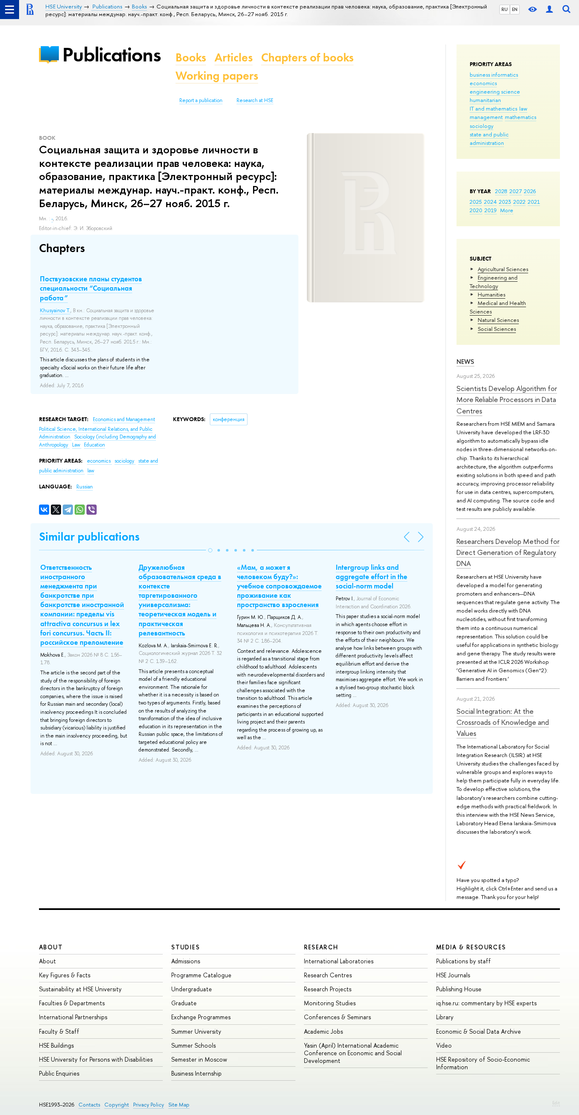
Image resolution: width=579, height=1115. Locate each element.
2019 (490, 210)
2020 (476, 210)
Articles (233, 57)
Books (190, 57)
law (523, 108)
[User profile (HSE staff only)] (549, 9)
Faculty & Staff (59, 1031)
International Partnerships (73, 1017)
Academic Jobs (323, 1031)
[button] (210, 550)
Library (445, 1017)
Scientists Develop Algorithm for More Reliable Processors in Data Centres (507, 399)
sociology (481, 126)
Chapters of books (307, 57)
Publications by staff (463, 961)
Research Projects (327, 989)
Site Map (178, 1104)
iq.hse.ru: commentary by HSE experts (486, 1003)
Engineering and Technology (494, 282)
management (486, 117)
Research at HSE (255, 100)
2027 (515, 191)
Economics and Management (124, 419)
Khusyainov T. (55, 310)
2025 (476, 201)
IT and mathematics (493, 108)
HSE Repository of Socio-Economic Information (483, 1063)
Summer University (196, 1031)
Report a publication (201, 100)
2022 (519, 201)
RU (504, 9)
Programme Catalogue (201, 975)
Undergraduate (191, 989)
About (51, 947)
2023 (505, 201)
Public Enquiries (59, 1073)
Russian (84, 486)
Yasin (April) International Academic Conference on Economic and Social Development (353, 1053)
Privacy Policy (148, 1104)
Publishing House (459, 989)
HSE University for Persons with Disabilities (96, 1059)
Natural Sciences (498, 320)
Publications (111, 54)
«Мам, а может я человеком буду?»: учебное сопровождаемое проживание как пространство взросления (279, 586)
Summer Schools (193, 1045)
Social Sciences (497, 329)
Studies (185, 947)
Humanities (491, 294)
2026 (530, 191)
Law (76, 444)
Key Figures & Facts (64, 975)
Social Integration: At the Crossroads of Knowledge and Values (503, 722)
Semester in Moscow (199, 1059)
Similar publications (89, 536)
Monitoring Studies (330, 1003)
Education (94, 444)
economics (483, 83)
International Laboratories (338, 961)
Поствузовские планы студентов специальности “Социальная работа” (91, 288)
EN (515, 9)
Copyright (116, 1104)
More (506, 210)
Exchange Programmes (201, 1017)
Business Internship (196, 1073)
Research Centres (328, 975)
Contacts (89, 1104)
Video (444, 1045)
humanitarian (485, 100)
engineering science (495, 91)
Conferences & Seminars (337, 1017)
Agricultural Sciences (503, 269)
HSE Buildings (56, 1045)
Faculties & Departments (72, 1003)
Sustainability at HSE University (80, 989)
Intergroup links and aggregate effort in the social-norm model (371, 577)
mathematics (520, 117)
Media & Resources (471, 947)
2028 (501, 191)
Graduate (184, 1003)
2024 (490, 201)
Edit (556, 1103)
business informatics (494, 74)
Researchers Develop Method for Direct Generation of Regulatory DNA (508, 552)
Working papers (216, 75)
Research (321, 947)
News (465, 361)
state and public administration (489, 138)
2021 (534, 201)
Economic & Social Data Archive (478, 1031)
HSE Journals (453, 975)
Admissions (185, 961)
